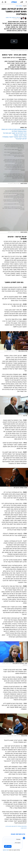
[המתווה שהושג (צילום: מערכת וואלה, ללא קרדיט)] (14, 163)
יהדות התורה (24, 828)
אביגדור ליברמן (17, 826)
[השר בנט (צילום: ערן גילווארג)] (14, 406)
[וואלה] (14, 2)
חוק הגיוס (11, 826)
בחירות (7, 826)
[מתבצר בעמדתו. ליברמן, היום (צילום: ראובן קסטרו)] (14, 478)
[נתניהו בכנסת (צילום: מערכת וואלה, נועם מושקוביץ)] (14, 725)
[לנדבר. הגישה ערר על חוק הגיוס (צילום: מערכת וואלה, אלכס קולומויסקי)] (14, 654)
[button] (21, 2)
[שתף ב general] (2, 2)
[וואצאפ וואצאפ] (5, 2)
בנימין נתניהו (24, 826)
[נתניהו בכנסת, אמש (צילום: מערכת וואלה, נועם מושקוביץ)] (14, 342)
